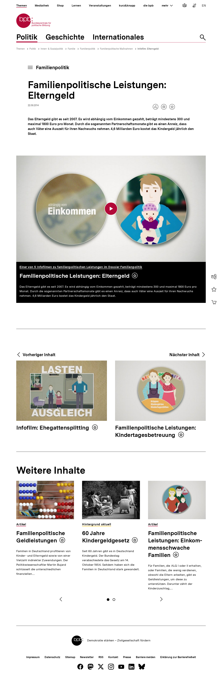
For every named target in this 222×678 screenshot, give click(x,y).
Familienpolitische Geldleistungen (40, 537)
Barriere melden (145, 657)
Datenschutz (52, 657)
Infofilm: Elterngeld (148, 48)
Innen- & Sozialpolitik (52, 48)
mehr (167, 5)
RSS (101, 657)
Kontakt (113, 657)
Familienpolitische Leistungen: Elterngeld (74, 275)
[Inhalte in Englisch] (204, 6)
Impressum (33, 657)
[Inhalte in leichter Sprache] (185, 6)
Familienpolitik (87, 48)
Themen (20, 48)
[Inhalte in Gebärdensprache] (194, 6)
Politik (32, 48)
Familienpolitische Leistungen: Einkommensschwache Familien (175, 544)
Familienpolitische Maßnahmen (116, 48)
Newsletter (86, 657)
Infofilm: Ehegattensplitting (53, 428)
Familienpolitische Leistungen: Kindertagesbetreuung (155, 431)
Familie (71, 48)
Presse (127, 657)
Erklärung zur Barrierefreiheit (178, 657)
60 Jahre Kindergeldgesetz (105, 537)
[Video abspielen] (111, 208)
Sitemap (70, 657)
